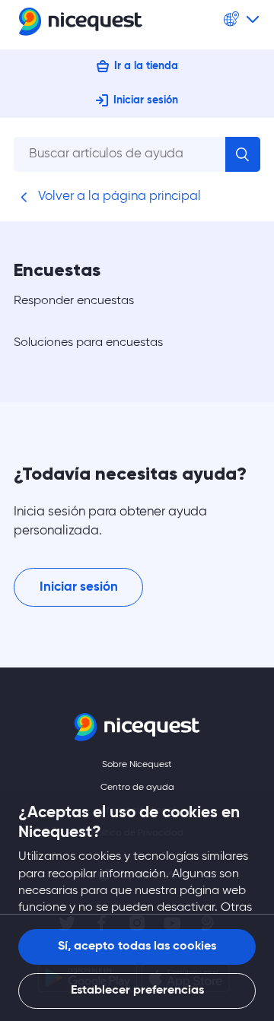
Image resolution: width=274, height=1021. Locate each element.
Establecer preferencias (137, 991)
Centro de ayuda (137, 787)
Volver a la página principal (118, 196)
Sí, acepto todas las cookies (137, 946)
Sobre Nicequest (137, 764)
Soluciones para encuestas (88, 343)
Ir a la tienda (146, 66)
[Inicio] (80, 25)
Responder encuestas (74, 301)
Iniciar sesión (145, 100)
